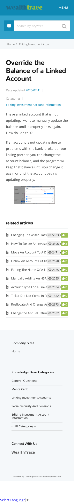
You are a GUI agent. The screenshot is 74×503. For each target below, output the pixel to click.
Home (16, 351)
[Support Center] (24, 7)
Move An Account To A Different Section (39, 252)
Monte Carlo (20, 389)
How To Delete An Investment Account (38, 243)
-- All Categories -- (24, 426)
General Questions (24, 380)
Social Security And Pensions (31, 406)
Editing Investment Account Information (43, 44)
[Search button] (64, 25)
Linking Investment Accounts (31, 397)
